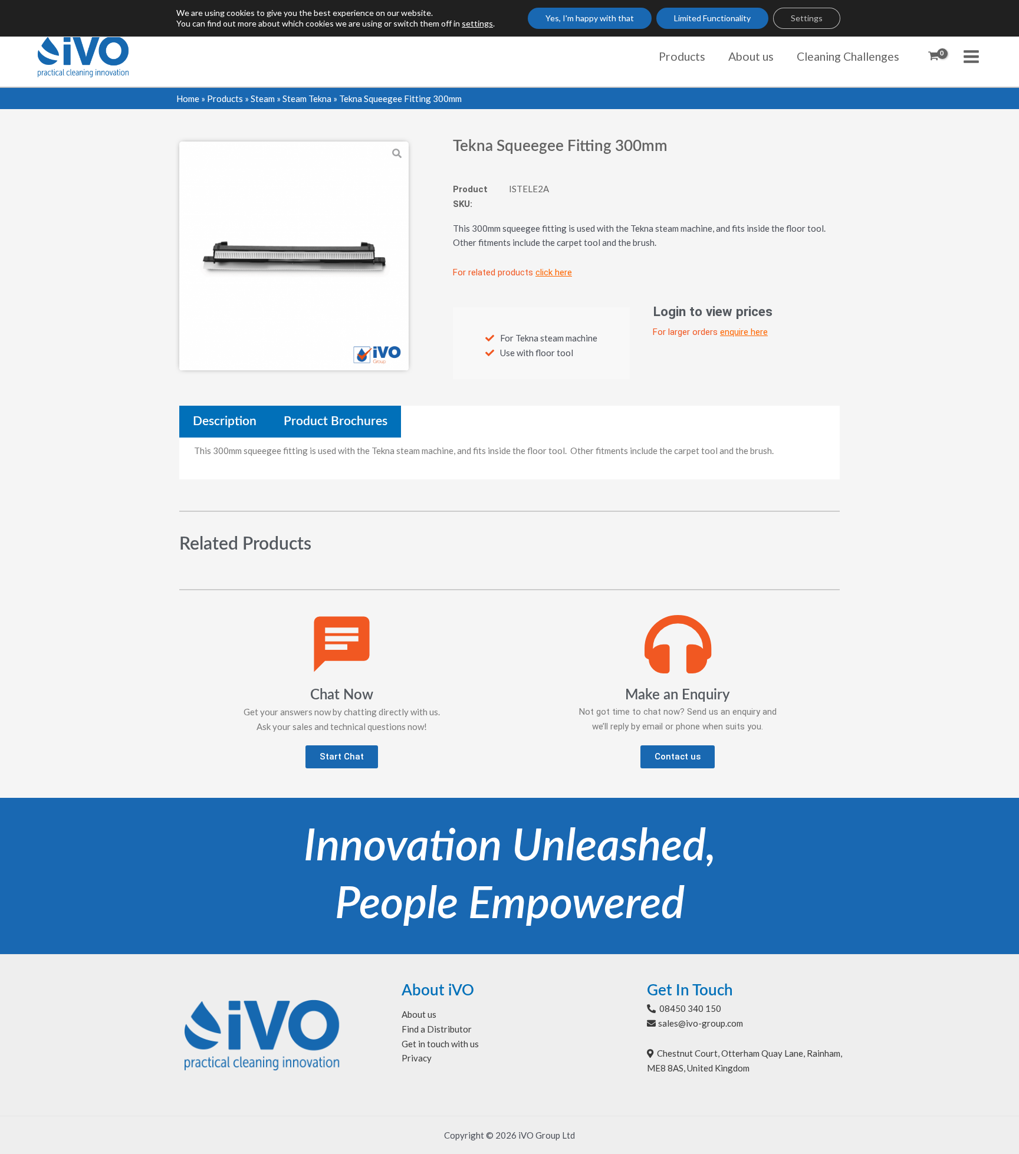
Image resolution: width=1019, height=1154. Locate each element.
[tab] (224, 421)
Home (187, 98)
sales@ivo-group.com (700, 1023)
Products (225, 98)
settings (477, 23)
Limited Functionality (712, 18)
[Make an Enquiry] (678, 644)
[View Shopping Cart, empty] (933, 56)
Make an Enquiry (677, 695)
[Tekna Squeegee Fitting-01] (294, 256)
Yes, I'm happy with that (589, 18)
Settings (807, 18)
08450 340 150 (690, 1008)
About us (419, 1014)
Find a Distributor (437, 1029)
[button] (341, 756)
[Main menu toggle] (971, 56)
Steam (263, 98)
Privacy (417, 1058)
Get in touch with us (440, 1043)
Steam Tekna (306, 98)
